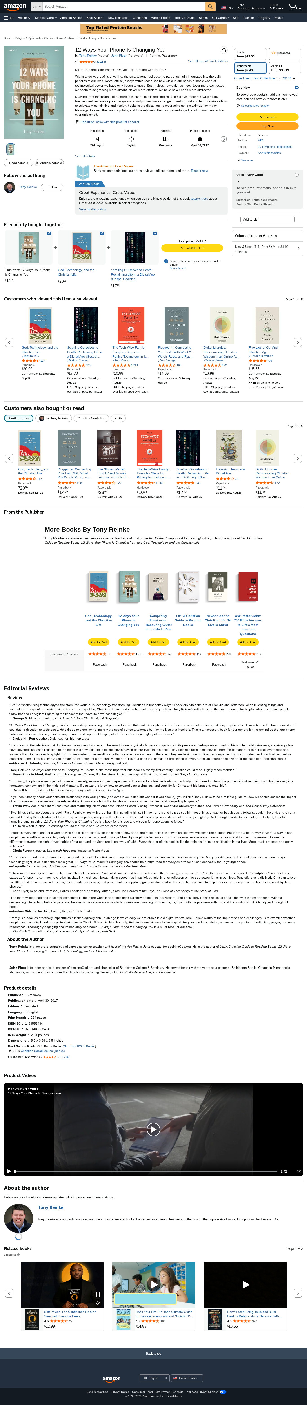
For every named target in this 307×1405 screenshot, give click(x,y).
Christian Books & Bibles (59, 38)
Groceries (140, 18)
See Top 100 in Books (79, 1046)
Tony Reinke (88, 55)
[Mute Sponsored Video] (98, 1303)
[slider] (145, 1171)
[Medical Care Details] (56, 17)
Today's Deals (184, 18)
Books (203, 18)
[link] (82, 247)
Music (279, 18)
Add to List (250, 219)
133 (198, 483)
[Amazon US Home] (111, 1380)
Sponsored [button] (10, 1254)
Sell (235, 18)
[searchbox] (124, 6)
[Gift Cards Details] (228, 17)
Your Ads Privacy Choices (202, 1392)
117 (39, 478)
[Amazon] (15, 6)
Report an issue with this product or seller (109, 122)
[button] (9, 17)
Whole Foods (160, 18)
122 (119, 483)
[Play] (7, 1171)
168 (79, 483)
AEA (260, 140)
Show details (178, 268)
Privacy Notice (120, 1392)
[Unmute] (298, 1171)
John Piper (119, 55)
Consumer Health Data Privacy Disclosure (158, 1392)
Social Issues (108, 38)
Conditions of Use (97, 1392)
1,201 (160, 483)
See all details (85, 156)
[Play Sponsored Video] (153, 1284)
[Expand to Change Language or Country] (232, 8)
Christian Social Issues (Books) (43, 1051)
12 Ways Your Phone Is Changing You (34, 1093)
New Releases (118, 18)
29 (236, 478)
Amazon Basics (71, 18)
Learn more (199, 198)
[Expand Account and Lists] (264, 8)
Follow (52, 187)
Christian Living (87, 38)
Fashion (248, 18)
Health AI (24, 18)
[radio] (250, 54)
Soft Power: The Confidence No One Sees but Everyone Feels (70, 1314)
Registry (264, 18)
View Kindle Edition (92, 209)
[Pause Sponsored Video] (98, 1295)
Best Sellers (95, 18)
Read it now (199, 170)
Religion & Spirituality (28, 38)
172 (277, 483)
